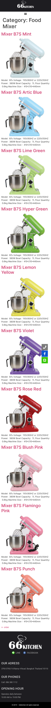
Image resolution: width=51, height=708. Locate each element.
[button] (25, 14)
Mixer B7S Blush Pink (22, 447)
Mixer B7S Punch (18, 568)
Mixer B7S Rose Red (21, 389)
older (5, 627)
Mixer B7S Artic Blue (21, 92)
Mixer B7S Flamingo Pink (21, 508)
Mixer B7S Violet (17, 330)
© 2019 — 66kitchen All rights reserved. (25, 705)
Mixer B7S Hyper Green (24, 208)
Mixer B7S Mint (16, 34)
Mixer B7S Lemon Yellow (18, 270)
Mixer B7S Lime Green (23, 150)
